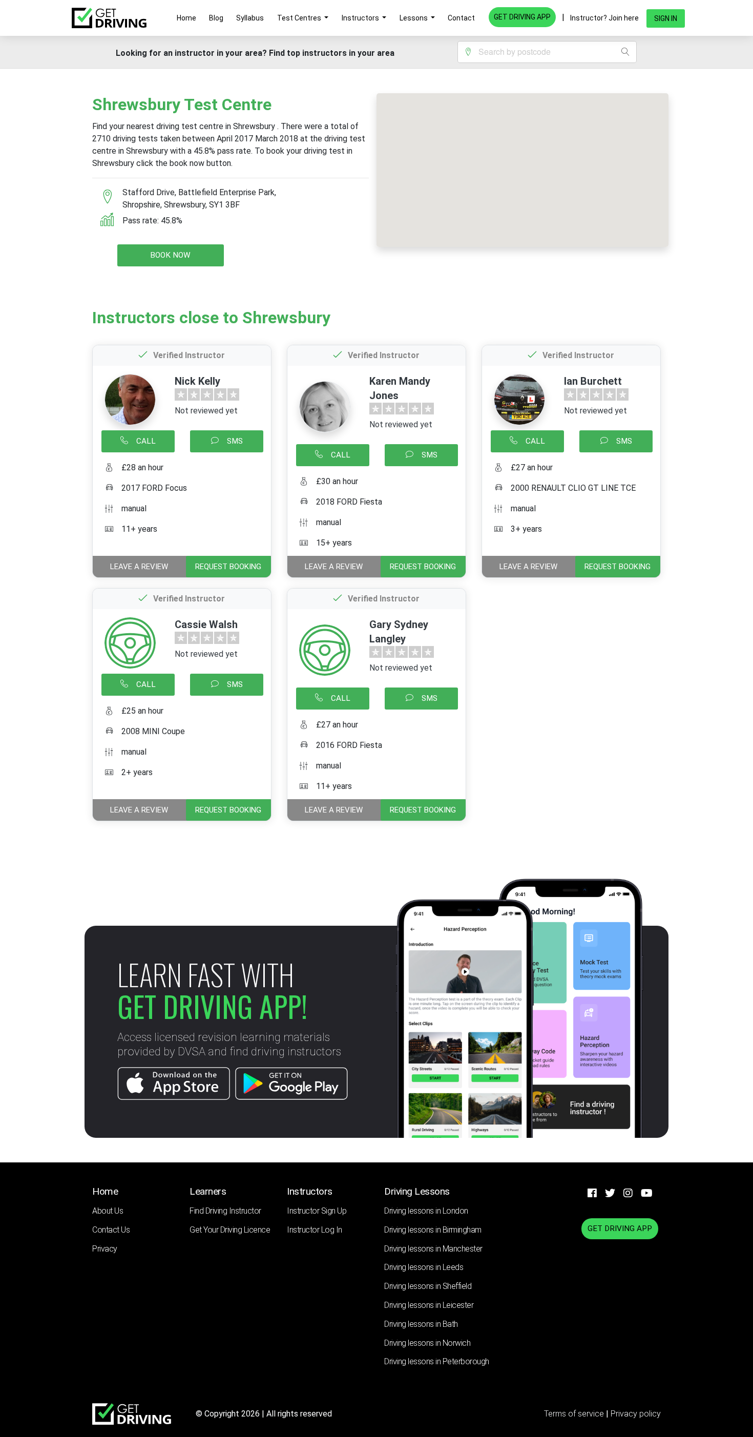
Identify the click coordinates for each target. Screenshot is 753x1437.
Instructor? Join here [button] (604, 18)
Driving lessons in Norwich (427, 1343)
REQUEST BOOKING (228, 566)
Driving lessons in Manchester (433, 1249)
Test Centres (300, 18)
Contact (461, 18)
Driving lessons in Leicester (428, 1305)
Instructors (361, 18)
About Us (107, 1211)
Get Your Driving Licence (230, 1230)
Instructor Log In (314, 1230)
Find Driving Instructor (225, 1211)
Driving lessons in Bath (421, 1324)
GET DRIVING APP (522, 17)
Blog (216, 18)
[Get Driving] (109, 18)
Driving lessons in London (426, 1211)
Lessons (414, 18)
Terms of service (575, 1414)
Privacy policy (636, 1414)
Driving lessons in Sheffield (427, 1286)
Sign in (665, 18)
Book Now (170, 255)
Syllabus (250, 18)
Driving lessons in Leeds (423, 1267)
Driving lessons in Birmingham (433, 1230)
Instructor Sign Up (316, 1211)
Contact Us (111, 1230)
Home (186, 18)
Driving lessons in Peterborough (436, 1361)
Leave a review (139, 566)
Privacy (104, 1249)
